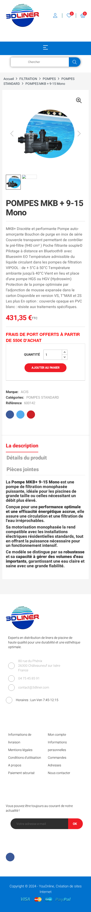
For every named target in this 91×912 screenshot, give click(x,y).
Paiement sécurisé (21, 773)
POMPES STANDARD (42, 397)
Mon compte (57, 734)
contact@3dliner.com (33, 687)
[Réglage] (55, 15)
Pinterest (31, 414)
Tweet (20, 414)
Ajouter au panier (45, 367)
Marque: (12, 391)
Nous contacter (59, 773)
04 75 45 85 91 (29, 678)
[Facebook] (10, 857)
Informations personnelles (57, 746)
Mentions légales (20, 750)
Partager (10, 414)
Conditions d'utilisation (24, 757)
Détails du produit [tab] (27, 458)
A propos (14, 765)
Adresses (54, 765)
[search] (74, 62)
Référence (14, 403)
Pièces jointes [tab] (23, 469)
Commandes (57, 757)
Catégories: (15, 397)
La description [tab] (22, 445)
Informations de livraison (19, 738)
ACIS (24, 391)
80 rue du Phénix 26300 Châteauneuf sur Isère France (39, 666)
